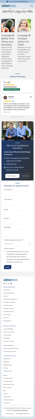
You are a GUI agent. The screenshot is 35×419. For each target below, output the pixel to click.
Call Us (24, 176)
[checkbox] (4, 251)
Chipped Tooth (7, 371)
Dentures (6, 317)
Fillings (5, 296)
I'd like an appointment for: (13, 240)
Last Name (8, 199)
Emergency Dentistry (9, 302)
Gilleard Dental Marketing (20, 410)
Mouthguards (7, 320)
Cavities (5, 368)
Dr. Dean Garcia (7, 378)
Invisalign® (6, 338)
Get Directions (11, 176)
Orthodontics (7, 335)
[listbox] (17, 244)
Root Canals (6, 314)
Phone (6, 218)
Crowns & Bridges (8, 329)
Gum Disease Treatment (10, 299)
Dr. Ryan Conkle (7, 381)
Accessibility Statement (22, 413)
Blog (4, 390)
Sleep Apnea (7, 358)
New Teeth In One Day (9, 351)
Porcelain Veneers (8, 341)
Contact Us (6, 403)
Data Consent (9, 248)
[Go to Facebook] (4, 283)
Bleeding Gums (7, 365)
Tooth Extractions (8, 311)
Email (6, 209)
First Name (8, 189)
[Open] (31, 6)
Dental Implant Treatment (10, 348)
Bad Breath (6, 361)
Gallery (5, 393)
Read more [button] (7, 112)
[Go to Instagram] (6, 283)
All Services (6, 290)
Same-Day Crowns (8, 332)
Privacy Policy (10, 413)
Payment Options (8, 400)
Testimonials (7, 396)
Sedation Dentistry (8, 308)
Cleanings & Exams (8, 293)
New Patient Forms (8, 384)
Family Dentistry (7, 305)
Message (7, 227)
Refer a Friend (7, 387)
